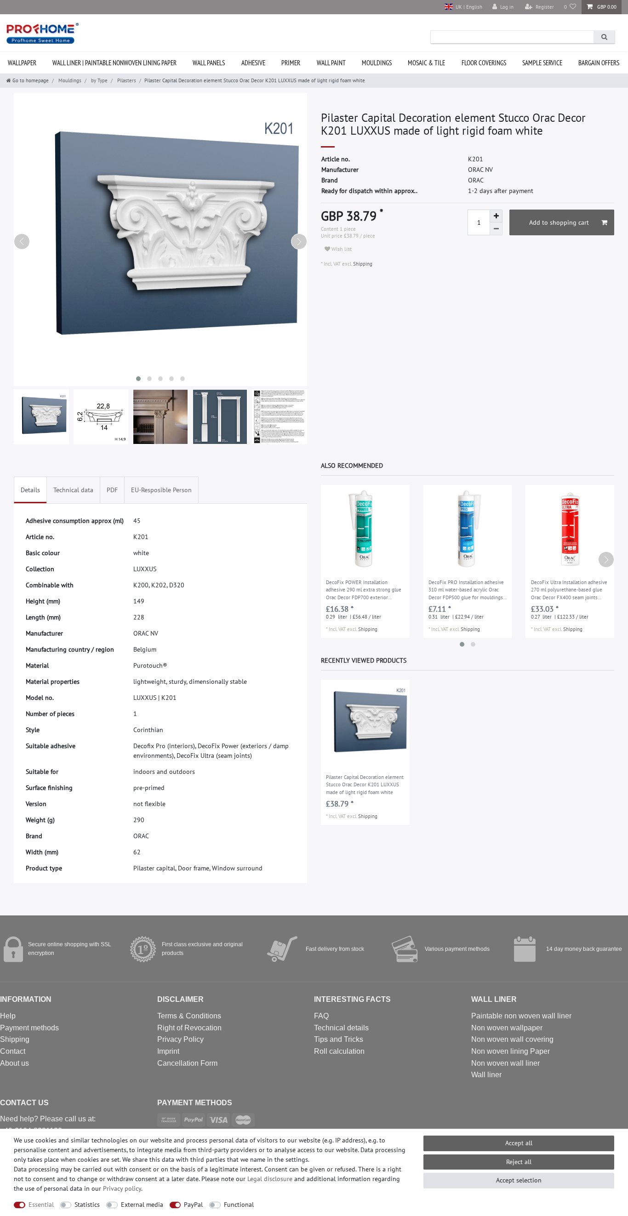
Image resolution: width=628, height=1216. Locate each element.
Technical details (341, 1028)
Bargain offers (598, 62)
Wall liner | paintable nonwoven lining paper (114, 62)
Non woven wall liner (505, 1063)
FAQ (321, 1016)
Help (8, 1016)
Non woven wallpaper (506, 1028)
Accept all (518, 1143)
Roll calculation (339, 1051)
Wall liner (486, 1075)
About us (14, 1063)
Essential (41, 1204)
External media (142, 1204)
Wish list (341, 248)
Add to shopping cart (559, 222)
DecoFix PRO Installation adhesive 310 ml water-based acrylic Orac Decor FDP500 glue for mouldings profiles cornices (466, 590)
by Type (99, 80)
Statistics (87, 1204)
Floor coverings (484, 62)
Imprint (168, 1051)
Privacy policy (122, 1188)
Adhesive (253, 62)
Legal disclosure (269, 1179)
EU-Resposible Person (161, 490)
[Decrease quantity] (496, 228)
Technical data (73, 490)
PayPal (193, 1204)
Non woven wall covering (512, 1039)
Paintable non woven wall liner (521, 1016)
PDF (112, 490)
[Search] (604, 37)
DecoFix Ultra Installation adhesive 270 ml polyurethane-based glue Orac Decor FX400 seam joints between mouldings (569, 590)
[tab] (30, 490)
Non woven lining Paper (510, 1051)
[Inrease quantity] (496, 216)
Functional (239, 1204)
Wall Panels (209, 62)
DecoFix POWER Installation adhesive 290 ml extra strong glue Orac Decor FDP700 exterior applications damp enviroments (363, 590)
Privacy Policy (180, 1039)
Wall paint (331, 62)
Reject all (518, 1162)
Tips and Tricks (338, 1039)
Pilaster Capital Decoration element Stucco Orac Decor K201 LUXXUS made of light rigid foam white (365, 785)
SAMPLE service (542, 62)
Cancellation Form (187, 1063)
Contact (12, 1051)
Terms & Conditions (189, 1016)
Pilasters (126, 80)
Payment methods (29, 1028)
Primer (290, 62)
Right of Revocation (189, 1028)
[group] (365, 529)
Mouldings (377, 62)
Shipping (362, 264)
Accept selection (519, 1180)
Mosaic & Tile (426, 62)
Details (30, 490)
